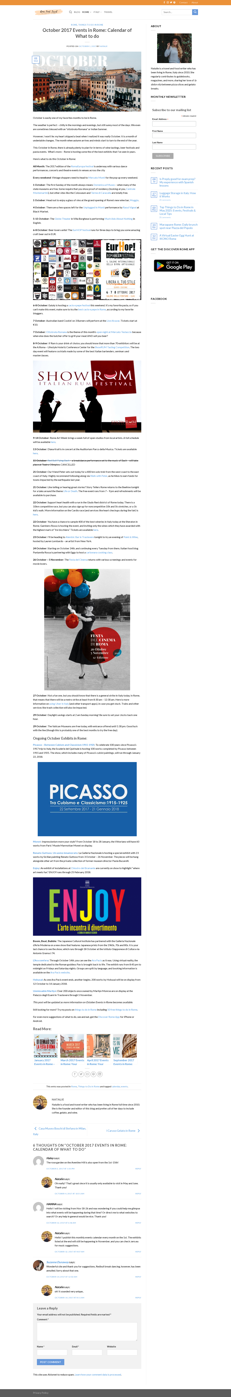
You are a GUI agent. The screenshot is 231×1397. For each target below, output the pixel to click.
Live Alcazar (113, 320)
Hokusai (38, 979)
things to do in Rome (86, 1009)
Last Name (157, 143)
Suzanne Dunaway (57, 1262)
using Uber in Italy (59, 703)
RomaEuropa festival (82, 166)
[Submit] (195, 12)
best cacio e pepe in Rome (92, 309)
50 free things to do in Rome (122, 1009)
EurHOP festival (81, 229)
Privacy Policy (40, 1392)
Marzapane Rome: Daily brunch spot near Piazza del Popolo (179, 226)
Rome (85, 12)
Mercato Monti (96, 177)
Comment (43, 1319)
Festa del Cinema (78, 559)
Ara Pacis (97, 960)
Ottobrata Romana (56, 331)
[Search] (70, 12)
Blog (77, 12)
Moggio (134, 200)
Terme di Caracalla (101, 192)
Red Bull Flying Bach (59, 460)
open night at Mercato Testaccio (114, 331)
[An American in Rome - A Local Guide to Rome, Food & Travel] (48, 12)
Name (40, 1346)
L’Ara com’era (40, 960)
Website (111, 1346)
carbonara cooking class (99, 552)
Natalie (103, 46)
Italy (96, 12)
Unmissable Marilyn (44, 990)
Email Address (160, 119)
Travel (108, 12)
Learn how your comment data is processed (98, 1374)
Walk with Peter (98, 475)
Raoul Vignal (129, 207)
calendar (116, 1086)
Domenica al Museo (104, 184)
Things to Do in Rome (90, 25)
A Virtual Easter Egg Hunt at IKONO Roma (177, 237)
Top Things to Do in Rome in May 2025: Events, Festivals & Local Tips (178, 210)
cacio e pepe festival (79, 305)
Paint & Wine (131, 536)
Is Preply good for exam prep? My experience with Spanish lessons (177, 182)
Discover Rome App (109, 1016)
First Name (157, 131)
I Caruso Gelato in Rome (121, 1130)
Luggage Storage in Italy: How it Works (178, 194)
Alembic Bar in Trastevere (80, 536)
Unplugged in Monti (94, 207)
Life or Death (70, 491)
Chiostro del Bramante (83, 868)
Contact (183, 2)
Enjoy (36, 868)
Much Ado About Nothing (118, 218)
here (53, 441)
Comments (165, 200)
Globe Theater (63, 218)
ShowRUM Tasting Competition (112, 347)
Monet (37, 841)
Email (75, 1346)
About (195, 2)
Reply (138, 1168)
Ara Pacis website (60, 972)
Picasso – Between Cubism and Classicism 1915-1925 (63, 744)
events (124, 1086)
